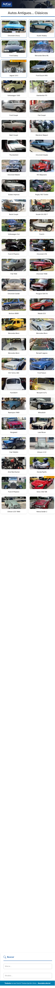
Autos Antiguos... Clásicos (28, 13)
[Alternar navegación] (51, 4)
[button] (27, 958)
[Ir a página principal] (6, 4)
